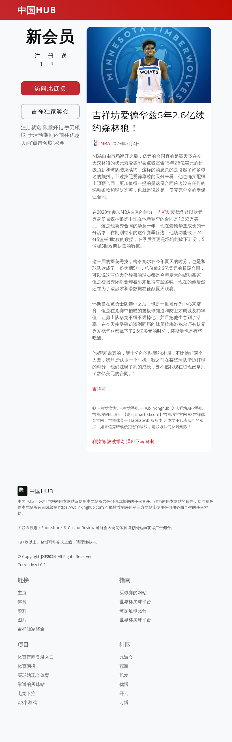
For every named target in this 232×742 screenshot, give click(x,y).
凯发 (123, 675)
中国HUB (37, 10)
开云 (123, 693)
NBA (105, 143)
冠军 (123, 666)
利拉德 (99, 441)
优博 (123, 684)
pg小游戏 (27, 702)
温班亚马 (135, 441)
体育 (22, 601)
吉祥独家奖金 (50, 111)
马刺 (149, 441)
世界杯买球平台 (135, 601)
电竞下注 (27, 693)
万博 (123, 702)
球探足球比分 (133, 611)
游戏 (22, 611)
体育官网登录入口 (36, 657)
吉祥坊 (164, 212)
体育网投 (27, 666)
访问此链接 (50, 88)
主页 (22, 592)
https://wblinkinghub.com (81, 507)
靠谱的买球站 (31, 684)
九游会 (126, 657)
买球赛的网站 (133, 592)
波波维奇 (116, 441)
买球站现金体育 (33, 675)
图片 (22, 620)
